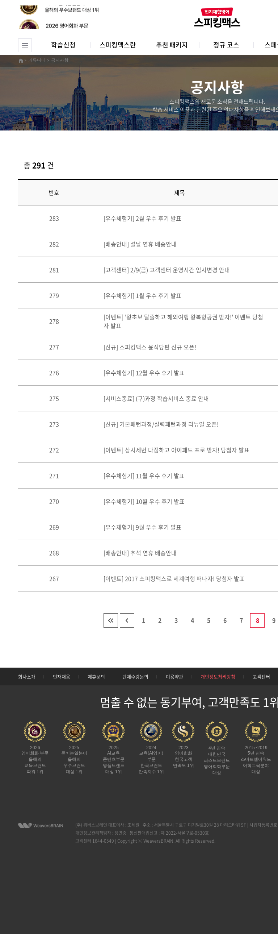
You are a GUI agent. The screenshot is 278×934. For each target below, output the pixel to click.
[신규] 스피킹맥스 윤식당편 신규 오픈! (150, 347)
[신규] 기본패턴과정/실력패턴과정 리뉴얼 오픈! (161, 424)
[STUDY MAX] (40, 825)
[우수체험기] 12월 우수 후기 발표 (144, 372)
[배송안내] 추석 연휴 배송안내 (140, 552)
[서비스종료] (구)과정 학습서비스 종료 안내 (156, 398)
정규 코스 (226, 45)
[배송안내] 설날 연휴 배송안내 (140, 244)
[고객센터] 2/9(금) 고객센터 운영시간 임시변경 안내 (167, 269)
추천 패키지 (172, 45)
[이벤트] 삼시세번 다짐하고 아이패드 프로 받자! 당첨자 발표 (176, 449)
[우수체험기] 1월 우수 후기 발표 (142, 295)
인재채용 (61, 676)
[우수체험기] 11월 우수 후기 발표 (144, 475)
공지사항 (59, 60)
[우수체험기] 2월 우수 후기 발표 (142, 218)
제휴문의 (96, 676)
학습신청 (63, 45)
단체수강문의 (135, 676)
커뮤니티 (37, 60)
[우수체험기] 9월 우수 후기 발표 (142, 527)
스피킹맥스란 (118, 45)
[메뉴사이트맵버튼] (25, 45)
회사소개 (26, 676)
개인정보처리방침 (218, 676)
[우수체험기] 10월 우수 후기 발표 (144, 501)
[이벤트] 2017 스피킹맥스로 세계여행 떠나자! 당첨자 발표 (174, 578)
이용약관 (174, 676)
